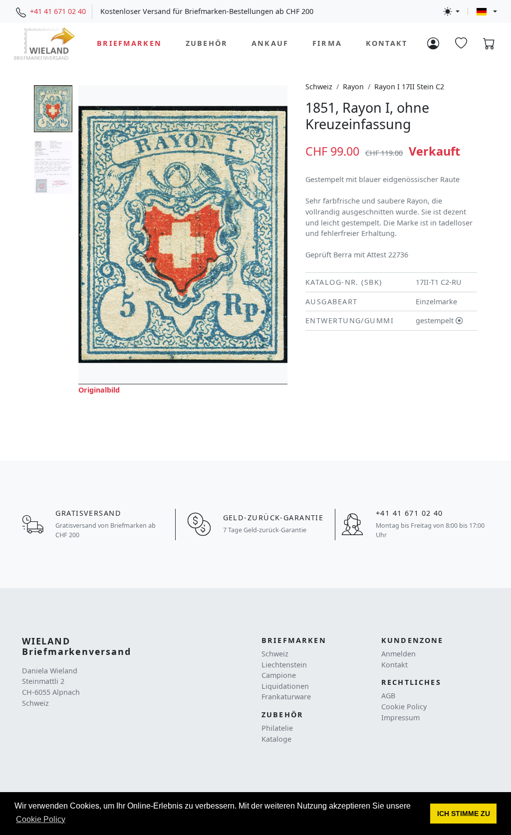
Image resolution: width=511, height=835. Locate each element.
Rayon (353, 86)
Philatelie (277, 728)
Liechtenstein (284, 664)
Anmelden (398, 653)
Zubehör (207, 43)
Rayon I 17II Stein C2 (409, 86)
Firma (327, 43)
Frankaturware (286, 696)
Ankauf (270, 43)
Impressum (400, 717)
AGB (388, 695)
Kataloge (276, 739)
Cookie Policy (404, 706)
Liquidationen (285, 686)
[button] (463, 814)
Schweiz (318, 86)
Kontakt (386, 43)
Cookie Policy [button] (40, 819)
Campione (278, 675)
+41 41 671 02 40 (58, 11)
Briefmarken (129, 43)
